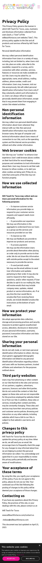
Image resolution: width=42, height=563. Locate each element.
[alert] (21, 553)
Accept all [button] (11, 559)
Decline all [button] (30, 559)
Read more (20, 555)
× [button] (39, 545)
